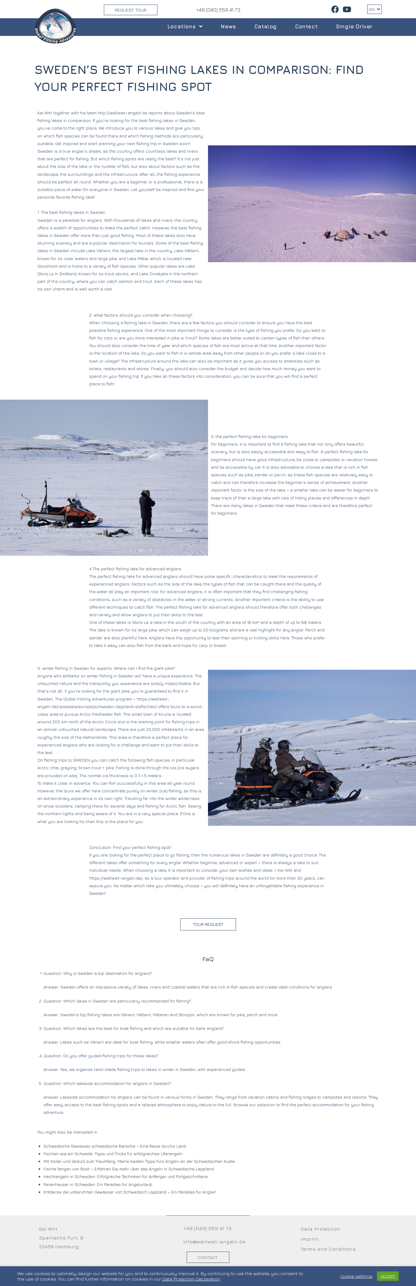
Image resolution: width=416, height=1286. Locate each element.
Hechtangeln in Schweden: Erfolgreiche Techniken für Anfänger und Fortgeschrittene (126, 1176)
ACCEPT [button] (388, 1276)
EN (372, 9)
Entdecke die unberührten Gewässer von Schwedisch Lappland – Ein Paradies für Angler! (130, 1191)
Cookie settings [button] (356, 1276)
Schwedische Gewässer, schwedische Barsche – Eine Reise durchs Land (115, 1146)
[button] (208, 924)
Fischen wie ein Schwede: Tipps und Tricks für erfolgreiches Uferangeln (113, 1153)
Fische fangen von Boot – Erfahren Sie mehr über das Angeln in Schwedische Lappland (129, 1168)
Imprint (310, 1239)
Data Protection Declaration (191, 1278)
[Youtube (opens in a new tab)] (346, 9)
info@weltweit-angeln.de (214, 1241)
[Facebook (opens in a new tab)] (335, 9)
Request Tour (130, 9)
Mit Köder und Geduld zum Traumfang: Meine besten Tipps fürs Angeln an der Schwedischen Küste (139, 1161)
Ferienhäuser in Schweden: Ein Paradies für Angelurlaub (98, 1184)
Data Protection (320, 1229)
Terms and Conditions (328, 1249)
